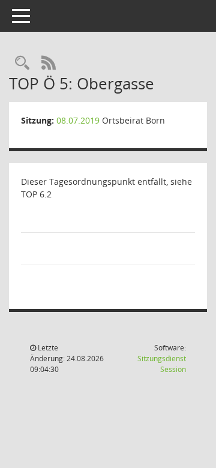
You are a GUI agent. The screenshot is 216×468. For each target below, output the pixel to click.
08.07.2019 (78, 120)
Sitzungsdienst (161, 363)
